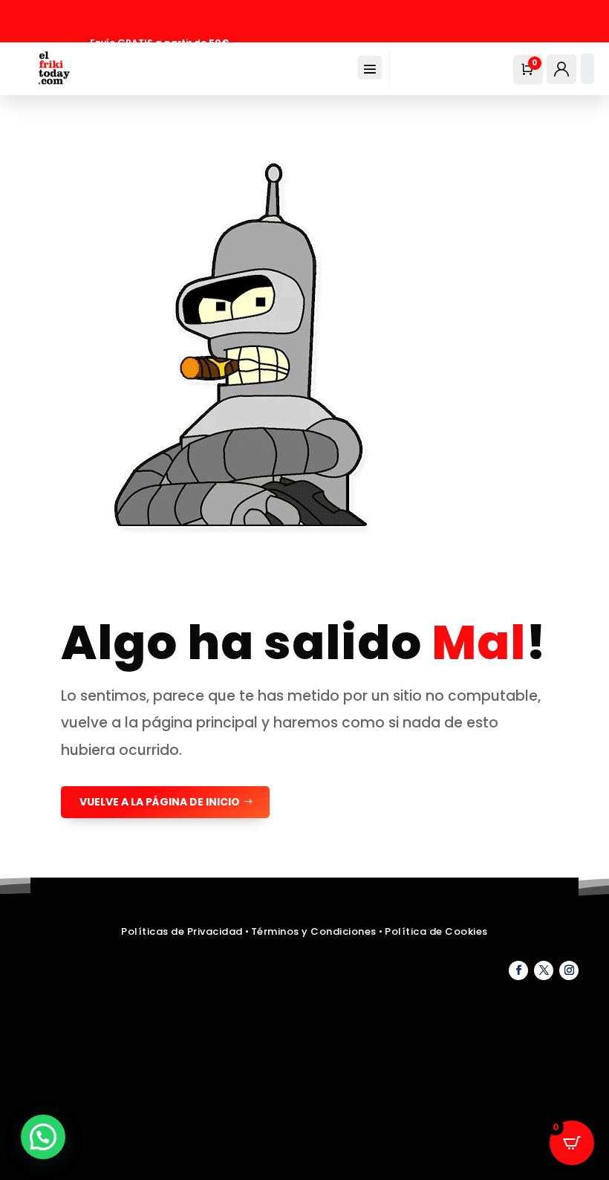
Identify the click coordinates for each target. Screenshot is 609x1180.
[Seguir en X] (543, 970)
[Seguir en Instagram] (569, 970)
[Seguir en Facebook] (518, 970)
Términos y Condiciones (315, 931)
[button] (43, 1137)
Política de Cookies (436, 931)
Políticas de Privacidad (182, 931)
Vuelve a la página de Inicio (159, 801)
